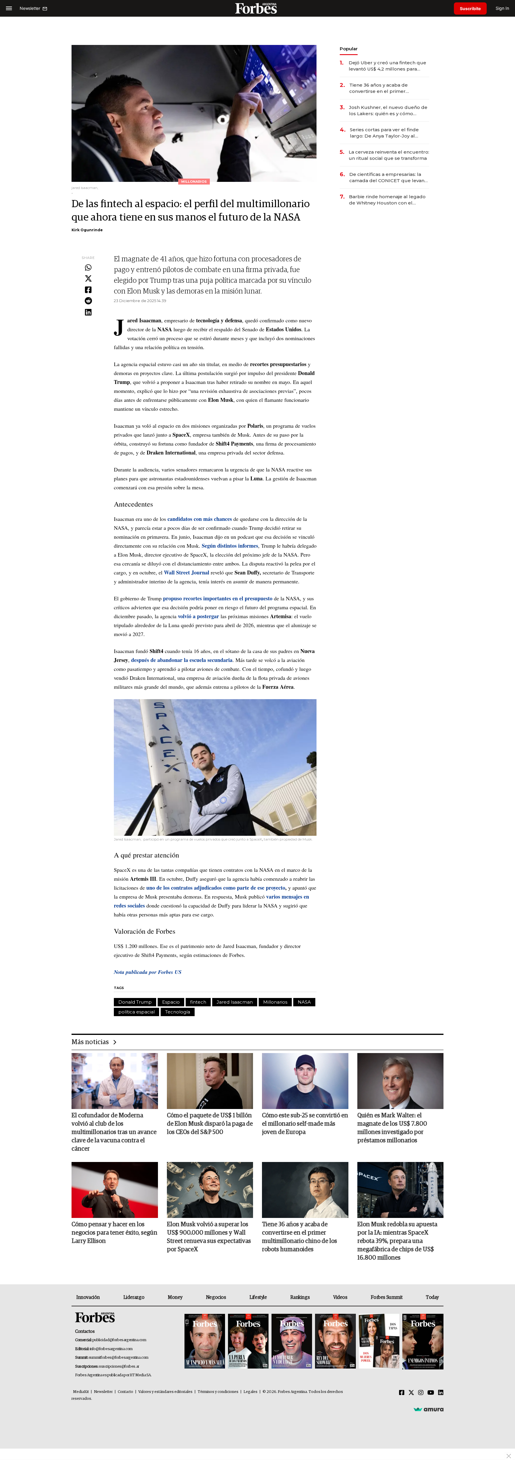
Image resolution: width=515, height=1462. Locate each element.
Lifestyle (258, 1297)
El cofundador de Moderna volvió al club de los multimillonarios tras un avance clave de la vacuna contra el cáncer (114, 1132)
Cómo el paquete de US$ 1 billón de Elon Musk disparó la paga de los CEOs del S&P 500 (210, 1124)
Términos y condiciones (218, 1392)
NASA (304, 1002)
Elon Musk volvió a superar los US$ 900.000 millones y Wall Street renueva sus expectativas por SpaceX (209, 1237)
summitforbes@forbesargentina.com (118, 1358)
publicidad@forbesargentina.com (119, 1340)
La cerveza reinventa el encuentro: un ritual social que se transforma (389, 155)
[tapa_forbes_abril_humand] (248, 1341)
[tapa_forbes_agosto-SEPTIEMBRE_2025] (422, 1341)
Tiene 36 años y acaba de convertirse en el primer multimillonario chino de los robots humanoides (381, 88)
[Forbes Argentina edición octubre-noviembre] (379, 1341)
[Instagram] (421, 1392)
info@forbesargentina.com (111, 1349)
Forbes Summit (386, 1297)
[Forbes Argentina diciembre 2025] (335, 1341)
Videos (340, 1297)
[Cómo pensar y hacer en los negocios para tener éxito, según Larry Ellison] (115, 1190)
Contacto (125, 1392)
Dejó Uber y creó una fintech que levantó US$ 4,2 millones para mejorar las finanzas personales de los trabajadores (387, 66)
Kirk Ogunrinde (87, 230)
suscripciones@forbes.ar (119, 1367)
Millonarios (275, 1002)
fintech (198, 1002)
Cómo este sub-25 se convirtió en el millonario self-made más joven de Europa (305, 1124)
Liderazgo (133, 1297)
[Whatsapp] (88, 268)
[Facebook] (88, 290)
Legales (250, 1392)
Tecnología (177, 1012)
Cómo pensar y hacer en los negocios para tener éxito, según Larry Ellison (114, 1233)
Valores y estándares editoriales (165, 1392)
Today (432, 1297)
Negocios (216, 1297)
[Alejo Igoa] (292, 1341)
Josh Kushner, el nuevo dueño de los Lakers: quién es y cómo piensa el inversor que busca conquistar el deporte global (388, 110)
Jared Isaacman (235, 1002)
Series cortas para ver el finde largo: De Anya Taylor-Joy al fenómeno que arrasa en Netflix (386, 133)
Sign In (502, 8)
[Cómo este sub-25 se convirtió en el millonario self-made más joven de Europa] (305, 1081)
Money (175, 1297)
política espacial (136, 1012)
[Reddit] (88, 301)
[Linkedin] (88, 312)
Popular (349, 48)
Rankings (300, 1297)
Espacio (171, 1002)
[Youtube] (430, 1392)
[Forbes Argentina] (257, 8)
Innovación (88, 1297)
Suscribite (470, 8)
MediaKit (81, 1392)
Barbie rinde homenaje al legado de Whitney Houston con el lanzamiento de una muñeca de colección (387, 200)
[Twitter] (88, 279)
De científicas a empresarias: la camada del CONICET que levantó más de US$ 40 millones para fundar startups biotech (389, 177)
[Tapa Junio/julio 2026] (205, 1341)
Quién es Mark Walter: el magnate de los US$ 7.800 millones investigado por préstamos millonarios (392, 1128)
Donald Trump (135, 1002)
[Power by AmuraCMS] (428, 1409)
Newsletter (103, 1392)
